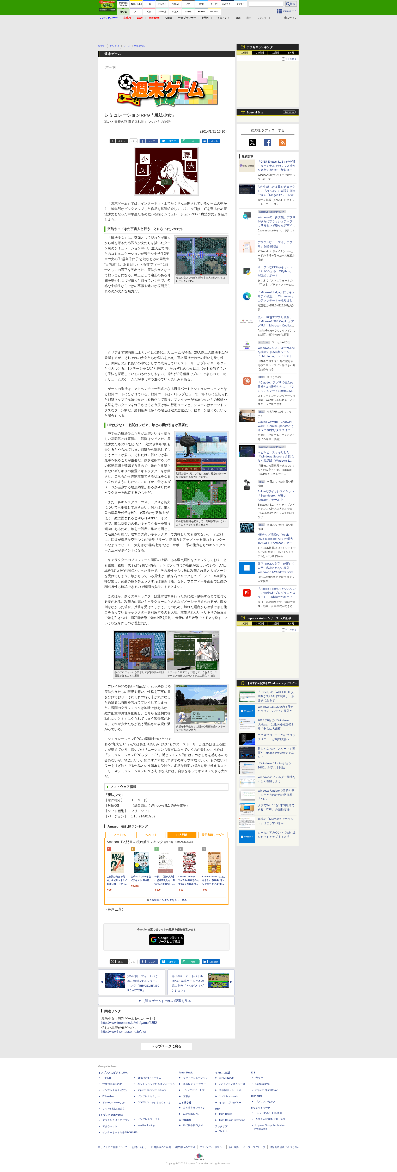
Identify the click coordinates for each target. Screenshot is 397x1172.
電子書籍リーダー (213, 834)
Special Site (255, 112)
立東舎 (186, 1096)
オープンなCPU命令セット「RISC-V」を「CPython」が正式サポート (275, 271)
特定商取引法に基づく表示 (284, 1147)
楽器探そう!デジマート (195, 1084)
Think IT (106, 1077)
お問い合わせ (139, 1147)
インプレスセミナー (149, 1096)
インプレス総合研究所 (114, 1090)
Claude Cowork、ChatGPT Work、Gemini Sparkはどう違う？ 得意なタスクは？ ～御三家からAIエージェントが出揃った (276, 430)
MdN (217, 1108)
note (193, 141)
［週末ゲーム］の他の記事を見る (166, 1001)
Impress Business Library (152, 1090)
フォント (262, 17)
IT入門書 (182, 834)
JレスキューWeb (228, 1096)
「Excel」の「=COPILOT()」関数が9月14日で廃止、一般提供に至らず (277, 696)
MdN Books (225, 1113)
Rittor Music (186, 1072)
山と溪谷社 (185, 1102)
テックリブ (221, 1126)
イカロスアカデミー (230, 1102)
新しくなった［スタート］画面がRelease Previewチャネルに (276, 753)
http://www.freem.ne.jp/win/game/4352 (129, 1022)
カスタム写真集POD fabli (270, 1119)
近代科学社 (185, 1120)
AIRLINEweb (226, 1077)
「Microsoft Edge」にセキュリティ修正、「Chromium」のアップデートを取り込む (276, 296)
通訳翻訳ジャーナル (230, 1090)
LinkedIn (213, 141)
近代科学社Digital (193, 1125)
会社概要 (234, 1147)
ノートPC (120, 834)
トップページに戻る (166, 1046)
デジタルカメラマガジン (116, 1120)
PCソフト (151, 834)
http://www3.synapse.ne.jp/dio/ (123, 1031)
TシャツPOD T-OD (194, 1090)
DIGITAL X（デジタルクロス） (154, 1102)
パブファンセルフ (265, 1101)
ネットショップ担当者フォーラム (156, 1084)
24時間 (260, 52)
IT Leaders (108, 1096)
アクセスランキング (260, 47)
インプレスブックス (149, 1119)
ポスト (121, 141)
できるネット (109, 1126)
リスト (133, 141)
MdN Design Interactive (232, 1120)
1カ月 (291, 52)
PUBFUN (256, 1096)
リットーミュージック (195, 1077)
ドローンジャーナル (113, 1102)
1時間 (244, 52)
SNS (238, 17)
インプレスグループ (254, 1147)
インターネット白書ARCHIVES (120, 1132)
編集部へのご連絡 (185, 1147)
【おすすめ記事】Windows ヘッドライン (272, 683)
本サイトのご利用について (113, 1147)
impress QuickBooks (266, 1090)
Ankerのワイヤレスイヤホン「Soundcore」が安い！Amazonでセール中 (276, 495)
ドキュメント (222, 17)
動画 (248, 17)
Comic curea (262, 1084)
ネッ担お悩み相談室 (113, 1108)
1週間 (275, 52)
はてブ (172, 141)
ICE (253, 1072)
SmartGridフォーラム (149, 1077)
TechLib (223, 1131)
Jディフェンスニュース (232, 1084)
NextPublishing (146, 1125)
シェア (151, 141)
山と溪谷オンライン (194, 1107)
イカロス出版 (222, 1072)
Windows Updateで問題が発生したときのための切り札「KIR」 (276, 794)
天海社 (259, 1077)
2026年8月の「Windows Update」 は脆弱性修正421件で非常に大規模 (275, 724)
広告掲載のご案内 (161, 1147)
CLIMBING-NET (192, 1113)
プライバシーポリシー (212, 1147)
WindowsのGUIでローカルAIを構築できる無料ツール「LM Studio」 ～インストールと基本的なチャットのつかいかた (276, 356)
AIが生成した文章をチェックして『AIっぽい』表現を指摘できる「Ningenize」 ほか (276, 191)
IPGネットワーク (260, 1107)
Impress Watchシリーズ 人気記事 (269, 618)
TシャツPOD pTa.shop (268, 1112)
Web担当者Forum (112, 1084)
